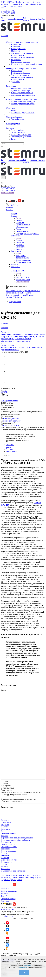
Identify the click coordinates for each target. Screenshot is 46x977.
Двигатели (18, 339)
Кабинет (14, 205)
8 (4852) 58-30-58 (8, 13)
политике (27, 965)
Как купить (21, 256)
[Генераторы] (24, 84)
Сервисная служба (11, 425)
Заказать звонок (7, 193)
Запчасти (26, 341)
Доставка (5, 855)
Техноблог (5, 869)
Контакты (5, 901)
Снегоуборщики (15, 341)
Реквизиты (5, 829)
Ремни (16, 350)
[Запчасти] (24, 126)
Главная (9, 207)
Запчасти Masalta (8, 347)
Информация (6, 862)
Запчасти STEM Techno (25, 347)
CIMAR (4, 392)
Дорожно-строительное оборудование (17, 334)
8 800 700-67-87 (7, 909)
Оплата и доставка (9, 851)
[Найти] (2, 146)
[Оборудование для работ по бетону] (24, 66)
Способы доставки (11, 418)
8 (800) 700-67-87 (8, 11)
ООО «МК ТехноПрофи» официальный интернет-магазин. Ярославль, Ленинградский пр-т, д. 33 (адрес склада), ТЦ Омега (22, 4)
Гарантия (5, 858)
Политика (5, 827)
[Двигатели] (24, 106)
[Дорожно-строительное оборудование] (24, 40)
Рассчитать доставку (11, 421)
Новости (4, 866)
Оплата (4, 853)
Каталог (9, 210)
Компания (20, 240)
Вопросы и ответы (9, 860)
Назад (18, 218)
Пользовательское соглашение (13, 871)
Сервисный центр (8, 833)
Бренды (4, 831)
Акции (4, 864)
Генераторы (23, 336)
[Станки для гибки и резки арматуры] (24, 97)
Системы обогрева (9, 847)
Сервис (19, 220)
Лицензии (5, 825)
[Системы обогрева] (24, 115)
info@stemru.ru (15, 302)
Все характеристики (9, 401)
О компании (6, 822)
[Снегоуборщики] (24, 121)
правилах (23, 967)
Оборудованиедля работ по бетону (15, 840)
